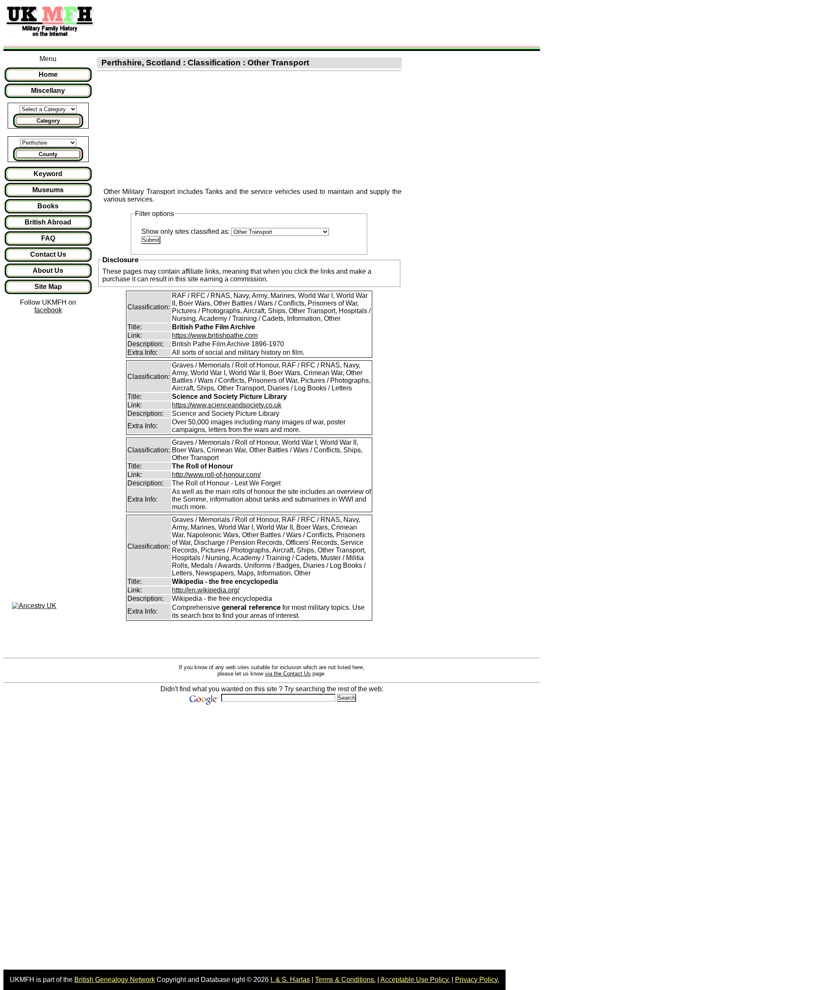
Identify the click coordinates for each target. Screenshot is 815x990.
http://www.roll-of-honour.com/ (216, 474)
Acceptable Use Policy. (415, 979)
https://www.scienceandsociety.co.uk (226, 405)
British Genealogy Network (114, 979)
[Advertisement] (256, 22)
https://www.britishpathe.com (215, 335)
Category (48, 121)
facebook (48, 310)
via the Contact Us (288, 673)
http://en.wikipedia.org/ (205, 590)
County (48, 154)
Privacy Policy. (477, 979)
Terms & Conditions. (345, 979)
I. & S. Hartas (290, 979)
